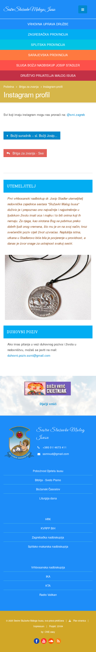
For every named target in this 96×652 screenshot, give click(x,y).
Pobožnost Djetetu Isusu (48, 471)
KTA (48, 585)
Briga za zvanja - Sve (27, 153)
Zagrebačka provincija (48, 34)
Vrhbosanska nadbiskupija (48, 567)
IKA (48, 576)
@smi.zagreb (76, 114)
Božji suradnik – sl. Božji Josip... (32, 135)
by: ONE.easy (48, 632)
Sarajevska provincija (48, 55)
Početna (8, 86)
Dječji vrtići (48, 404)
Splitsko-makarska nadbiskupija (48, 546)
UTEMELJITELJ (21, 186)
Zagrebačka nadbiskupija (48, 537)
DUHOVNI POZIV (22, 332)
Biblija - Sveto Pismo (48, 480)
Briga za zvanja (29, 86)
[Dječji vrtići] (48, 388)
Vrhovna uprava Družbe (48, 24)
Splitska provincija (48, 44)
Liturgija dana (48, 498)
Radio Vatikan (48, 595)
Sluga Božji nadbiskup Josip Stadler (48, 65)
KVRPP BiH (48, 528)
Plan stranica (79, 620)
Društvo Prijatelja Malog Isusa (48, 75)
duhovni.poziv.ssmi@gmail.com (28, 355)
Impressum (38, 626)
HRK (48, 519)
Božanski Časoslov (48, 489)
